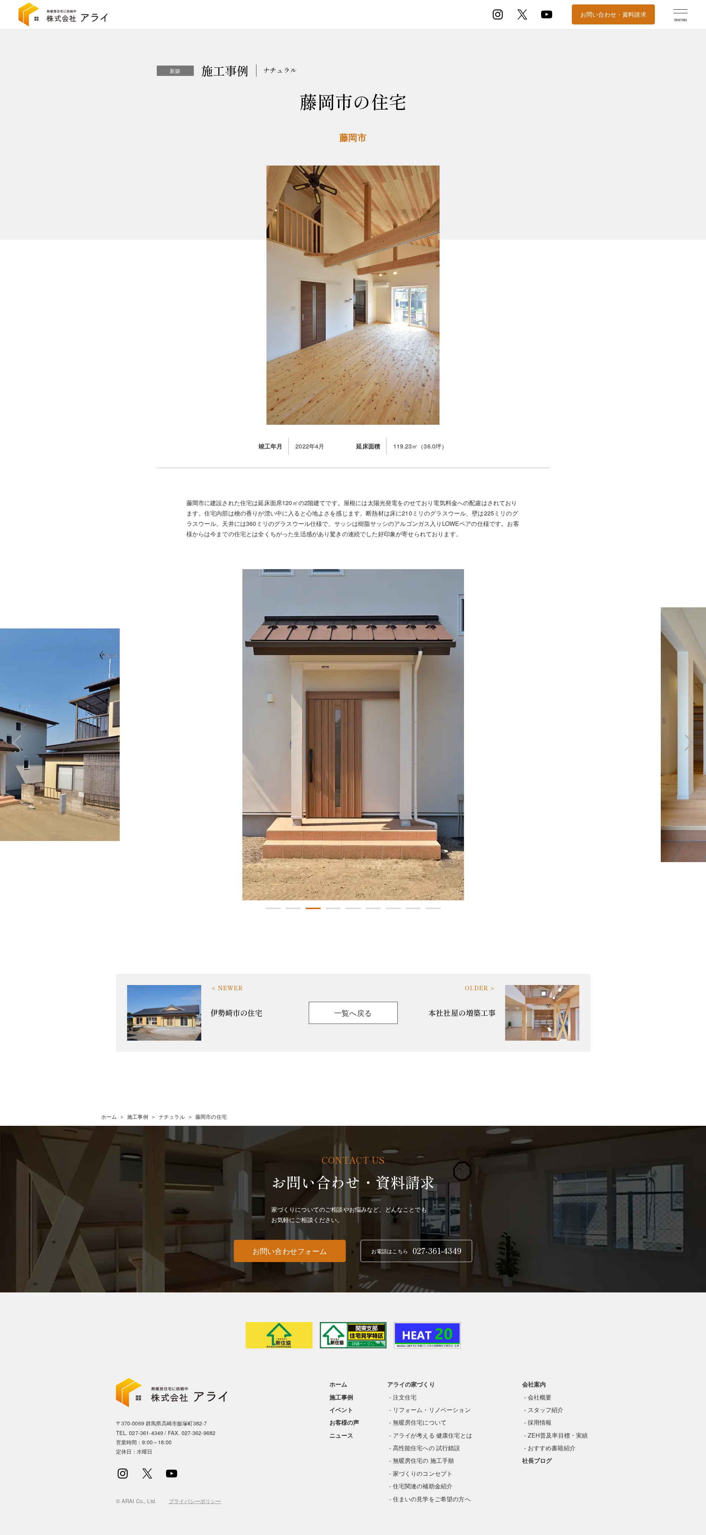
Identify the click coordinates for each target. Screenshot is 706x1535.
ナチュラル (172, 1116)
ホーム (109, 1116)
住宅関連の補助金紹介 (423, 1486)
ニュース (341, 1435)
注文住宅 (405, 1397)
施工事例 (137, 1116)
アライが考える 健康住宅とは (432, 1435)
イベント (341, 1409)
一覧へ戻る (353, 1012)
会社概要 (540, 1397)
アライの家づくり (411, 1384)
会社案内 (534, 1384)
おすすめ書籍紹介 (552, 1448)
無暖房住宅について (420, 1422)
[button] (273, 908)
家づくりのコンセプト (423, 1473)
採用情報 (540, 1422)
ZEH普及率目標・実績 (558, 1435)
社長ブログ (537, 1460)
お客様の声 (344, 1422)
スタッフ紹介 (546, 1409)
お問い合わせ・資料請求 (613, 14)
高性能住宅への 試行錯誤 (426, 1448)
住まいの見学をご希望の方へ (432, 1499)
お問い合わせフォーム (289, 1250)
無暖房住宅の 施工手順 (423, 1460)
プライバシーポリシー (195, 1501)
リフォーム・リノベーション (432, 1409)
